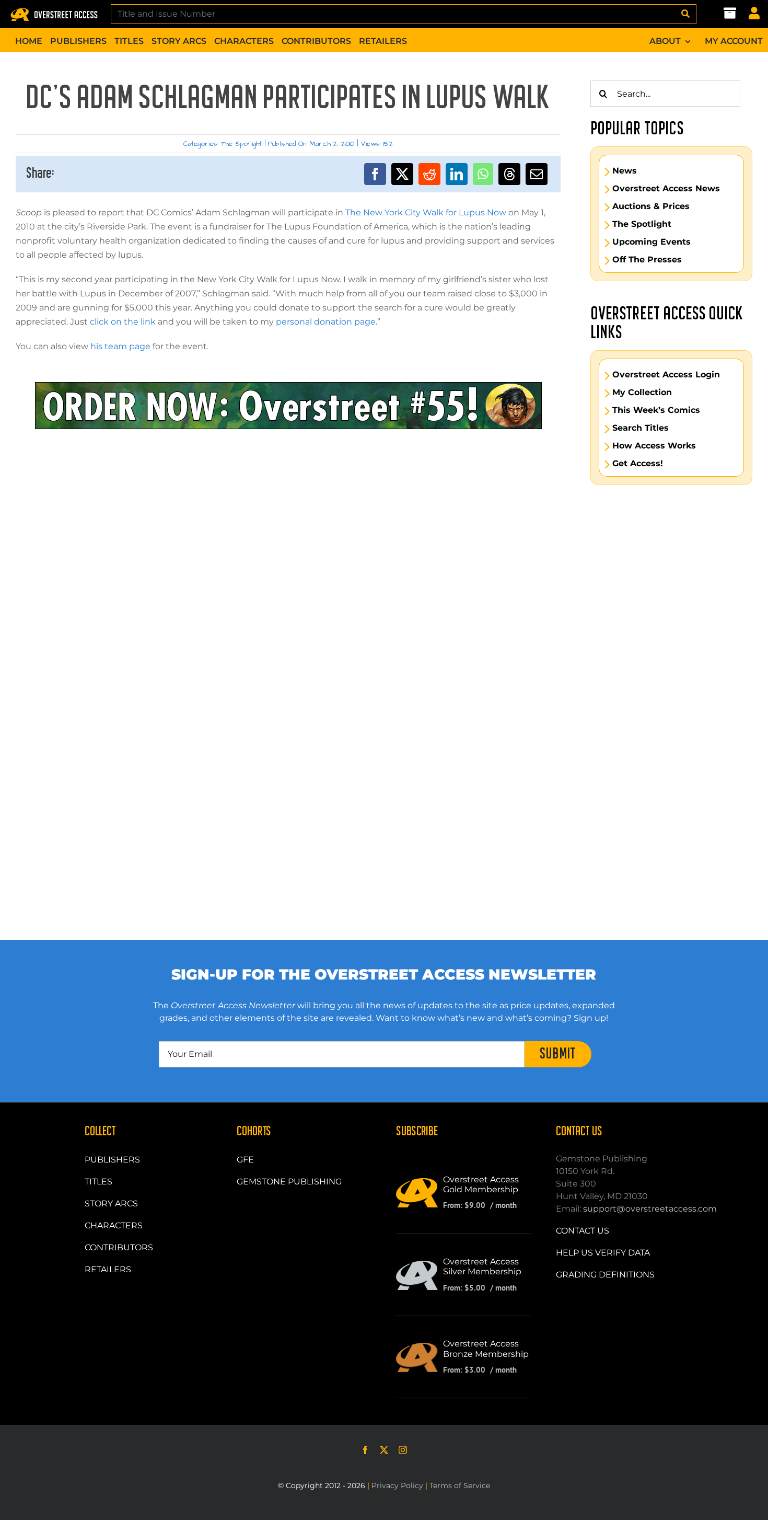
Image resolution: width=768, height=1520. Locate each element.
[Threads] (509, 174)
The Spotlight (241, 143)
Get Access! (637, 463)
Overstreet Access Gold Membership (481, 1184)
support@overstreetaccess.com (650, 1209)
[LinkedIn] (456, 174)
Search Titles (640, 428)
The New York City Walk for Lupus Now (425, 212)
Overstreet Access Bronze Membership (486, 1348)
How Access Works (654, 446)
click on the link (123, 322)
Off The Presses (647, 260)
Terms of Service (459, 1485)
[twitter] (384, 1450)
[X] (402, 174)
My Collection (642, 392)
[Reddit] (429, 174)
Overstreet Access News (666, 189)
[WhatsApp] (483, 174)
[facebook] (365, 1450)
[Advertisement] (288, 476)
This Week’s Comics (656, 410)
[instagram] (403, 1450)
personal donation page (326, 322)
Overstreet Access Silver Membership (482, 1266)
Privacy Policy (397, 1485)
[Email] (536, 174)
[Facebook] (375, 174)
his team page (120, 346)
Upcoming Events (651, 242)
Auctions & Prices (651, 206)
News (624, 171)
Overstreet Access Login (666, 375)
